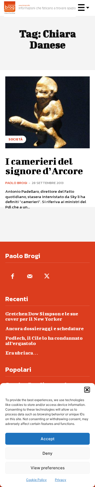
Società (15, 139)
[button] (87, 389)
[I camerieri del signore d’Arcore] (47, 112)
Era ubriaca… (21, 353)
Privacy (60, 480)
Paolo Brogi (16, 182)
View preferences (48, 467)
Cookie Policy (36, 480)
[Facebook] (12, 276)
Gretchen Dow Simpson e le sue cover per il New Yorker (41, 316)
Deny (47, 453)
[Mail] (29, 276)
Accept (48, 438)
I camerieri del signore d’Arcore (44, 165)
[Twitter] (47, 276)
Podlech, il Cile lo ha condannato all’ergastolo (44, 340)
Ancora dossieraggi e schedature (44, 328)
